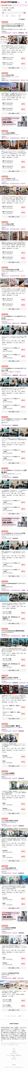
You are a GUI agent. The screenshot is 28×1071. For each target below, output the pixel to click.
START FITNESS (4, 5)
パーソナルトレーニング (6, 32)
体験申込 (23, 58)
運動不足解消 (13, 52)
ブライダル (11, 54)
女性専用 (3, 50)
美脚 (17, 50)
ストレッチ (15, 32)
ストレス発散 (20, 52)
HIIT (26, 32)
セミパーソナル (22, 682)
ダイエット (9, 50)
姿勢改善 (3, 52)
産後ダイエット (5, 54)
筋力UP (13, 50)
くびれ (23, 50)
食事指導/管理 (21, 32)
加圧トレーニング (5, 80)
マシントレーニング (5, 590)
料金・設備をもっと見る (14, 67)
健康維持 (8, 52)
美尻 (20, 50)
